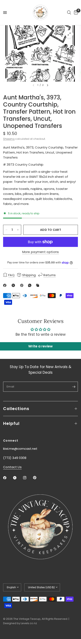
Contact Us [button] (12, 467)
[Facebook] (5, 285)
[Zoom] (69, 34)
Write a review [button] (40, 346)
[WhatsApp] (30, 285)
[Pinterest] (22, 285)
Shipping (9, 139)
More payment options (40, 252)
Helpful (11, 423)
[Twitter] (17, 477)
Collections (16, 409)
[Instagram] (27, 477)
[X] (14, 285)
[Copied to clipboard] (38, 285)
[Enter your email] (74, 387)
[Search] (69, 12)
